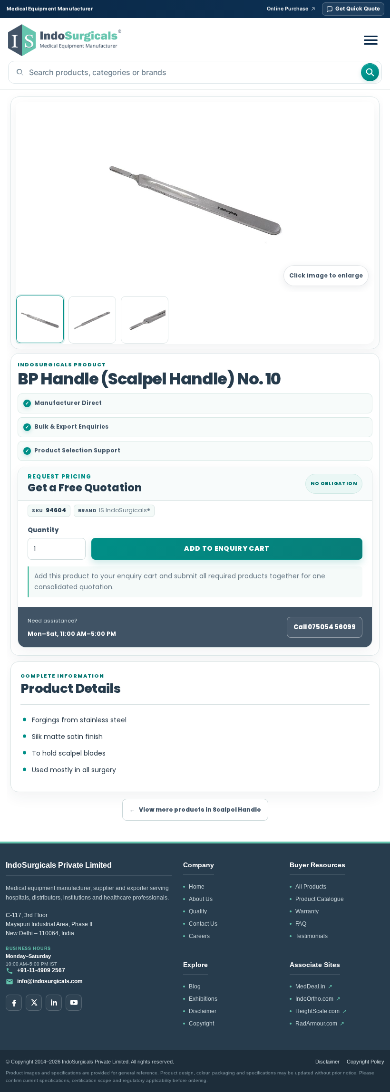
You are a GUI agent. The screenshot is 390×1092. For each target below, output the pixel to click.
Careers (199, 936)
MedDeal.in (313, 986)
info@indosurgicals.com (50, 981)
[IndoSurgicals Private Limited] (64, 40)
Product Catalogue (319, 899)
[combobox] (184, 72)
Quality (198, 911)
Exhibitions (203, 999)
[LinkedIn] (54, 1003)
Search (370, 72)
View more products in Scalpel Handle (195, 809)
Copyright (201, 1023)
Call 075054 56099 (324, 627)
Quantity (43, 531)
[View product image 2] (92, 320)
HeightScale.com (321, 1011)
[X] (34, 1003)
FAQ (300, 923)
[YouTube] (74, 1003)
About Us (201, 899)
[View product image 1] (40, 319)
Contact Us (203, 923)
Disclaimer (202, 1011)
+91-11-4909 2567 (41, 970)
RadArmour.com (319, 1023)
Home (197, 886)
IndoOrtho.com (318, 999)
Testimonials (311, 936)
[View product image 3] (144, 320)
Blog (195, 986)
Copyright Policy (365, 1061)
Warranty (307, 911)
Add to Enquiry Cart (227, 548)
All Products (310, 886)
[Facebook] (14, 1003)
